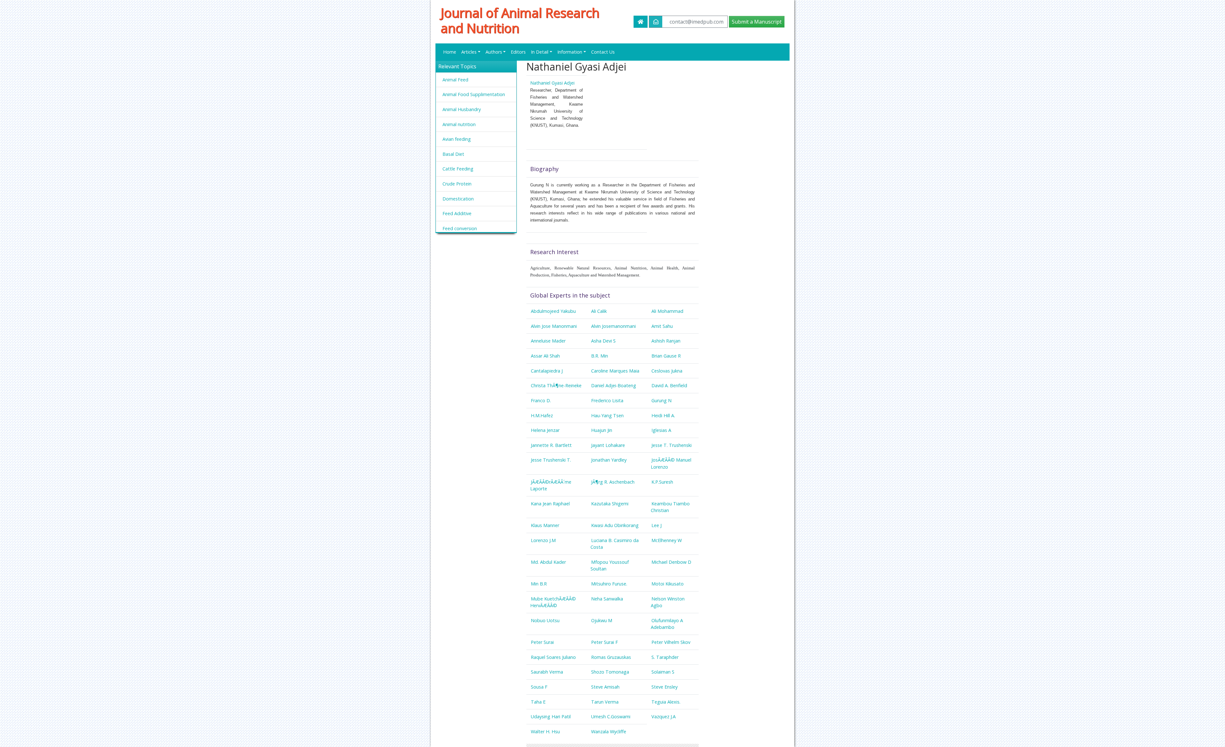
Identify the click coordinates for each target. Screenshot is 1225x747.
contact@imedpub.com (697, 21)
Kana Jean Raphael (550, 504)
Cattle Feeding (457, 169)
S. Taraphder (665, 657)
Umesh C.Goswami (610, 716)
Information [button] (569, 52)
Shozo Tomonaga (610, 672)
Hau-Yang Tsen (607, 415)
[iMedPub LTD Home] (641, 22)
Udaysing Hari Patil (551, 716)
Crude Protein (456, 184)
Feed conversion (459, 228)
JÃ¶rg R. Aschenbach (613, 482)
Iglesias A (661, 430)
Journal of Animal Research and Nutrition (520, 20)
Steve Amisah (605, 687)
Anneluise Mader (548, 341)
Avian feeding (456, 139)
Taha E (538, 702)
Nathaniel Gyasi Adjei (552, 83)
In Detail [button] (539, 52)
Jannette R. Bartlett (551, 445)
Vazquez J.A (663, 716)
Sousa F (539, 687)
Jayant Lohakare (608, 445)
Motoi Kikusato (667, 584)
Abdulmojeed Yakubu (553, 311)
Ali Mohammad (667, 311)
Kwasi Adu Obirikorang (615, 525)
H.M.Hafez (542, 415)
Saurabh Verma (547, 672)
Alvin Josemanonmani (613, 326)
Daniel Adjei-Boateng (613, 385)
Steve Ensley (664, 687)
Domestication (458, 199)
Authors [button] (494, 52)
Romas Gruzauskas (611, 657)
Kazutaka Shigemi (609, 504)
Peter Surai (542, 642)
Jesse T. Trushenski (671, 445)
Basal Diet (453, 154)
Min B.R (539, 584)
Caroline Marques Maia (615, 371)
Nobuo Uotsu (545, 620)
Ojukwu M (601, 620)
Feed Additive (456, 213)
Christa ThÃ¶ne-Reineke (556, 385)
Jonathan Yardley (609, 460)
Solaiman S (662, 672)
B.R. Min (599, 356)
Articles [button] (469, 52)
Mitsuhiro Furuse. (609, 584)
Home (449, 52)
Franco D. (541, 400)
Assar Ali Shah (545, 356)
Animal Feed (455, 80)
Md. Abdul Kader (548, 562)
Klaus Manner (545, 525)
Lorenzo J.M (543, 540)
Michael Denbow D (671, 562)
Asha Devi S (603, 341)
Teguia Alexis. (665, 702)
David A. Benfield (669, 385)
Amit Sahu (662, 326)
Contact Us (603, 52)
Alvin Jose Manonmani (554, 326)
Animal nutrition (459, 124)
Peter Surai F (604, 642)
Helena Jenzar (545, 430)
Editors (518, 52)
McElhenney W (666, 540)
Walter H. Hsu (545, 731)
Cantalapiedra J (547, 371)
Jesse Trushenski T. (551, 460)
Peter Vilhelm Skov (670, 642)
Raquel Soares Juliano (553, 657)
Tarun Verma (605, 702)
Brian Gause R (666, 356)
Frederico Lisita (607, 400)
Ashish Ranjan (665, 341)
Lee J (656, 525)
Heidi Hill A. (663, 415)
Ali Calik (599, 311)
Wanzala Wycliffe (608, 731)
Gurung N (661, 400)
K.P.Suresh (662, 482)
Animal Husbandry (461, 109)
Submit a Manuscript (757, 21)
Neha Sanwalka (607, 599)
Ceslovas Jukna (666, 371)
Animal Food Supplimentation (473, 94)
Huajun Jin (601, 430)
